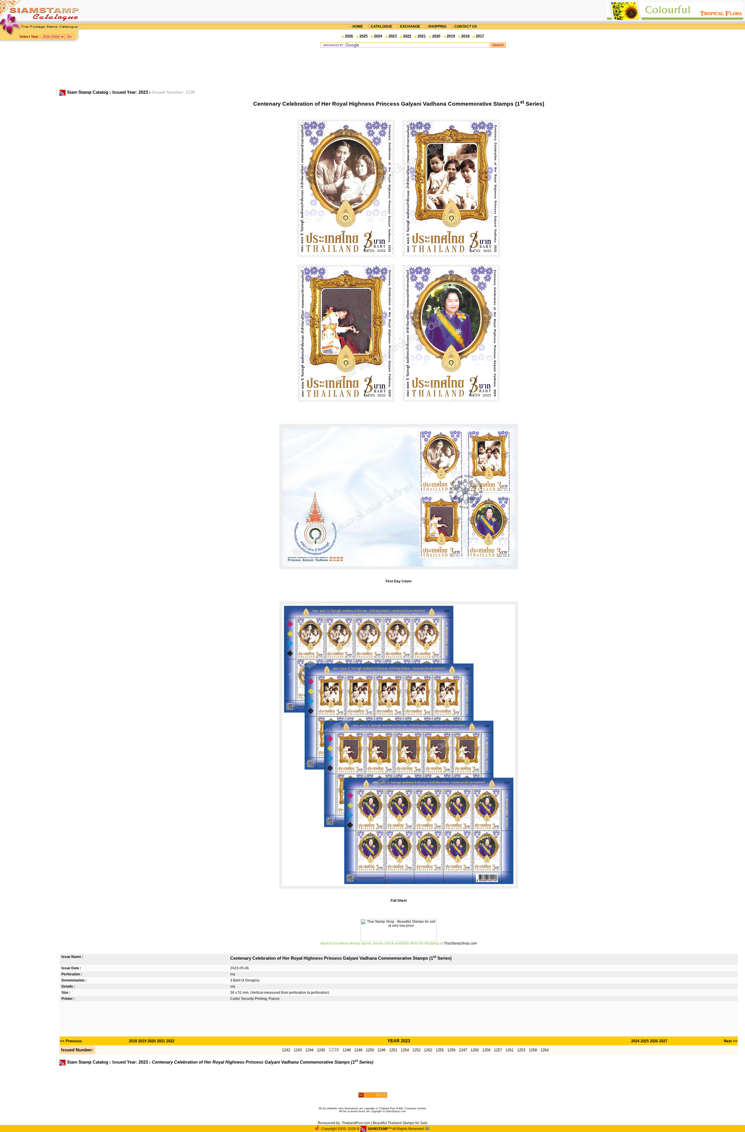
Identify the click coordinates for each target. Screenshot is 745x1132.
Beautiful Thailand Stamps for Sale (400, 1123)
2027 (663, 1041)
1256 (451, 1050)
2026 (349, 36)
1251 (393, 1050)
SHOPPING (437, 26)
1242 (286, 1050)
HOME (357, 26)
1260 (475, 1050)
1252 (416, 1050)
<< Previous (71, 1041)
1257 (498, 1050)
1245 (321, 1050)
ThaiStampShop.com (460, 943)
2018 (465, 36)
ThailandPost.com (356, 1123)
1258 (533, 1050)
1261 (509, 1050)
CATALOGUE (381, 26)
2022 (407, 36)
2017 (480, 36)
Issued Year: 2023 (130, 92)
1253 (521, 1050)
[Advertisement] (413, 68)
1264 (544, 1050)
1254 (405, 1050)
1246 (381, 1050)
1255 (440, 1050)
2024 (378, 36)
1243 (298, 1050)
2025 (363, 36)
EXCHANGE (410, 26)
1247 (463, 1050)
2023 (393, 36)
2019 (451, 36)
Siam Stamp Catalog (87, 92)
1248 (347, 1050)
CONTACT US (465, 26)
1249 (358, 1050)
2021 (422, 36)
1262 (428, 1050)
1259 (486, 1050)
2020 (436, 36)
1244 (309, 1050)
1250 (370, 1050)
